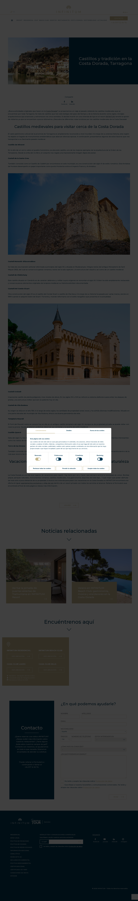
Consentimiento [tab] (41, 430)
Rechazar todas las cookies (42, 468)
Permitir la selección (69, 468)
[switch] (58, 459)
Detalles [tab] (69, 430)
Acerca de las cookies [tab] (97, 430)
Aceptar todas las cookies (96, 468)
